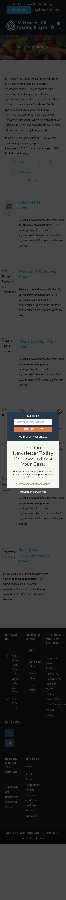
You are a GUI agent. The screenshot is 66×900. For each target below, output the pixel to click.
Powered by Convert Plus (33, 491)
